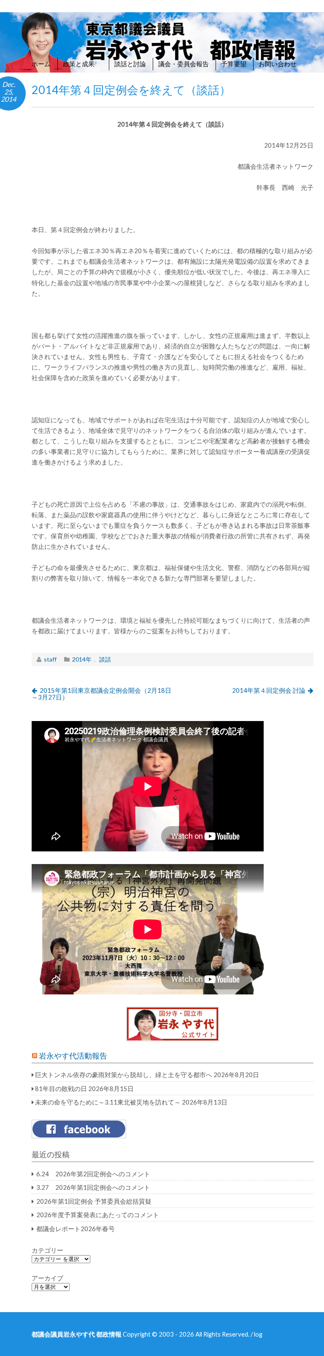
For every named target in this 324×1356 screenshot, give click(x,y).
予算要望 (233, 64)
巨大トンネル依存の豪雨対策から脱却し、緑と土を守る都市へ (123, 1074)
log (258, 1334)
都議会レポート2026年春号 (75, 1228)
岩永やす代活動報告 (73, 1055)
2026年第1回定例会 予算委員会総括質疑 (93, 1201)
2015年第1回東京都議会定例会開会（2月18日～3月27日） (101, 693)
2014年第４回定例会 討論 (268, 690)
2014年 (82, 659)
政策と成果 (82, 64)
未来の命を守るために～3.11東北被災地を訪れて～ (108, 1102)
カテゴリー (47, 1250)
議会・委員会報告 (183, 64)
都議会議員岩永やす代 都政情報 (77, 1334)
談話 (105, 659)
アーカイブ (47, 1278)
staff (50, 659)
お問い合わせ (278, 64)
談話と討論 (130, 64)
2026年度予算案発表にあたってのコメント (97, 1214)
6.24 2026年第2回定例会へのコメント (93, 1174)
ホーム (41, 64)
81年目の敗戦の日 (61, 1088)
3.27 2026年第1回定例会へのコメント (93, 1187)
